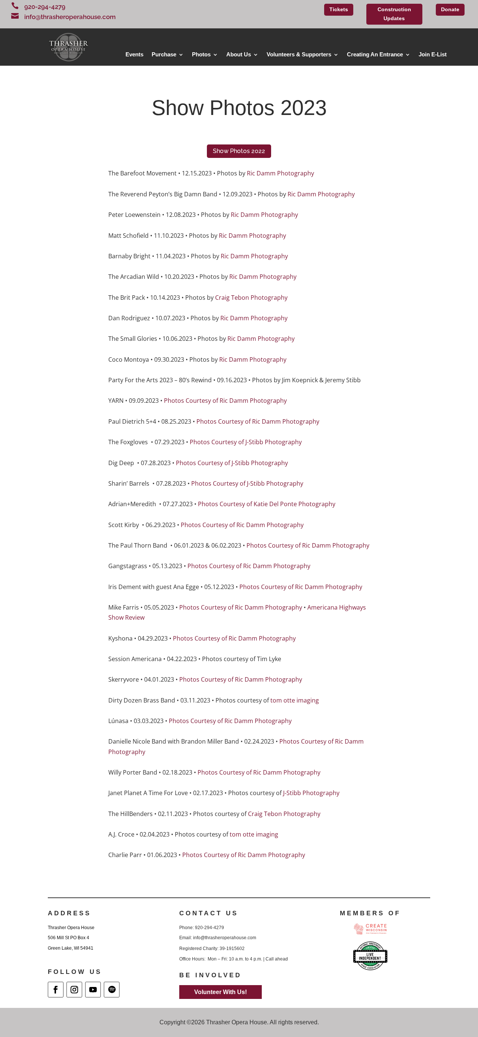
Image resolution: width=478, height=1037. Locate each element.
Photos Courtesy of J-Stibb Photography (246, 442)
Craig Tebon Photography (251, 297)
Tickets (338, 9)
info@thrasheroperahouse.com (70, 17)
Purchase (164, 54)
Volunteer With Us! (220, 992)
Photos (201, 54)
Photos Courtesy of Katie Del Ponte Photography (266, 504)
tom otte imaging (294, 700)
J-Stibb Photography (311, 793)
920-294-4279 (44, 6)
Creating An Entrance (375, 54)
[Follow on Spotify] (112, 989)
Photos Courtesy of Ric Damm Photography (225, 400)
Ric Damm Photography (280, 173)
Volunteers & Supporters (299, 54)
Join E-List (433, 54)
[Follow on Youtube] (93, 989)
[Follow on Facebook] (55, 989)
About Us (238, 54)
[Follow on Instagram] (74, 989)
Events (134, 54)
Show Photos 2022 (239, 151)
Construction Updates (394, 13)
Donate (450, 9)
